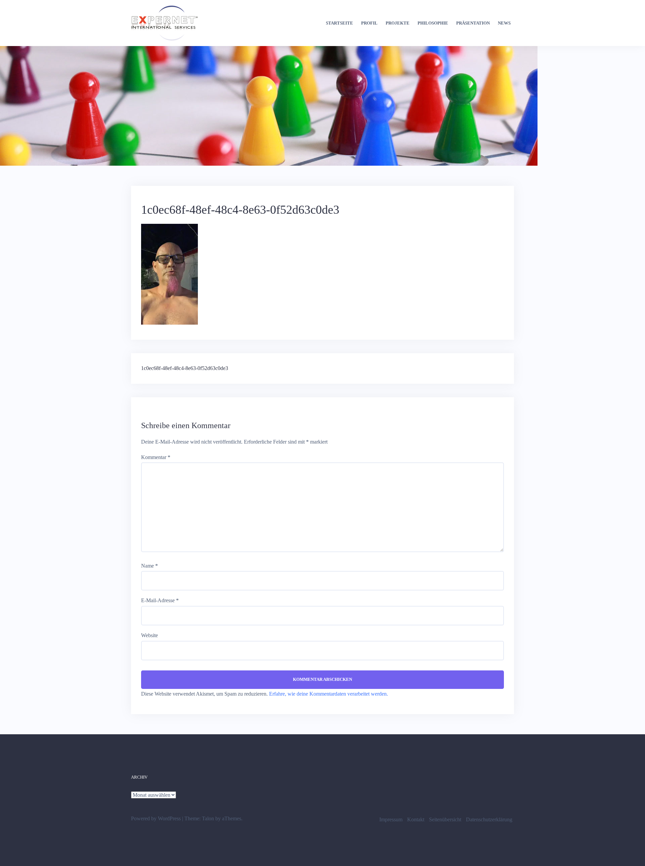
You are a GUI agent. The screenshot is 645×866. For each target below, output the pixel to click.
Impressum (390, 819)
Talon (208, 818)
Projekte (398, 23)
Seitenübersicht (445, 819)
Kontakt (415, 819)
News (504, 23)
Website (149, 635)
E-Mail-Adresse (160, 600)
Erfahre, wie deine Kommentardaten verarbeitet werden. (328, 694)
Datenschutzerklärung (489, 819)
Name (149, 566)
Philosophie (433, 23)
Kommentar (155, 457)
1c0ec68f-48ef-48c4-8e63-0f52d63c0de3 (184, 368)
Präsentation (473, 23)
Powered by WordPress (156, 818)
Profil (369, 23)
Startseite (339, 23)
